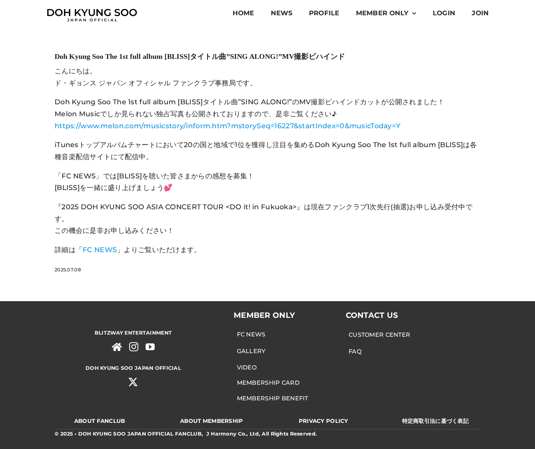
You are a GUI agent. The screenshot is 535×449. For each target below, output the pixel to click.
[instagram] (133, 346)
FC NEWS (250, 334)
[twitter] (133, 382)
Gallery (250, 351)
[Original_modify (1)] (91, 8)
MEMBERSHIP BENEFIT (271, 398)
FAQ (353, 351)
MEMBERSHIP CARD (267, 382)
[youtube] (150, 346)
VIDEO (245, 367)
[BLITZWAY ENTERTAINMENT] (117, 346)
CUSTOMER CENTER (378, 334)
